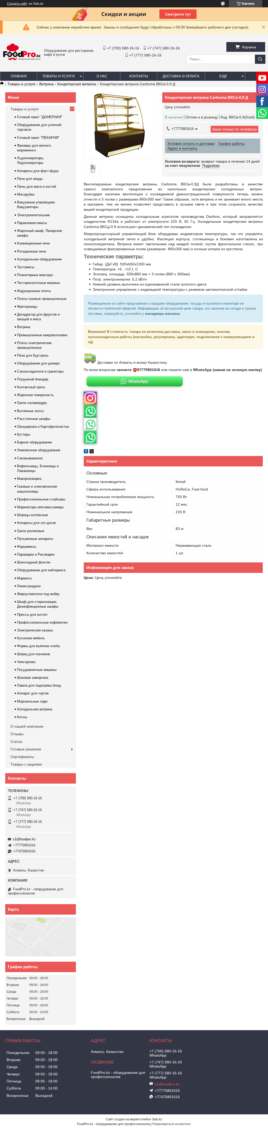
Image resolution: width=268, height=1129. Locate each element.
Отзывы (17, 734)
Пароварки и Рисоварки (35, 554)
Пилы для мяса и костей (36, 187)
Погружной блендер (32, 379)
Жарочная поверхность (35, 395)
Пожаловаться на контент (171, 1124)
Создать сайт (17, 3)
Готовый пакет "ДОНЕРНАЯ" (39, 117)
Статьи (16, 741)
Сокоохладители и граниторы (40, 371)
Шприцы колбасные (32, 515)
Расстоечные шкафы (33, 419)
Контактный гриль (31, 387)
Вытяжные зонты (30, 411)
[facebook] (86, 452)
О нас (102, 76)
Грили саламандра (32, 403)
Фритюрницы (27, 307)
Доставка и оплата (181, 76)
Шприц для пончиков (33, 654)
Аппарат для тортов (33, 693)
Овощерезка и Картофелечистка (43, 427)
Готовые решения (25, 749)
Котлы (22, 717)
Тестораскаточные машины (38, 283)
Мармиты (24, 578)
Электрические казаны (35, 630)
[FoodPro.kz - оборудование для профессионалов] (22, 60)
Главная (18, 76)
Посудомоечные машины (37, 670)
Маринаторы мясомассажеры (40, 507)
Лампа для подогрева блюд (39, 685)
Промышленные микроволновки (42, 335)
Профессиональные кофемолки (42, 622)
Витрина (46, 84)
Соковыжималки (30, 458)
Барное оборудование (34, 442)
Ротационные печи (31, 251)
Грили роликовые (30, 531)
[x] (92, 452)
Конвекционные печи (33, 243)
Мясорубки (25, 194)
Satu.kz (157, 1119)
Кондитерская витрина (76, 84)
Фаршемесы (26, 547)
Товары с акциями (26, 764)
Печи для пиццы (30, 179)
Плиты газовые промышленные (41, 299)
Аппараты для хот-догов (36, 523)
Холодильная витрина (34, 709)
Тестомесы (25, 267)
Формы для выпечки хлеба (38, 646)
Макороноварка (29, 479)
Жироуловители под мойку (38, 594)
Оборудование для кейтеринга (41, 570)
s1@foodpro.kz (24, 839)
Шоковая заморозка (32, 678)
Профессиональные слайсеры (41, 499)
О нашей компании (26, 726)
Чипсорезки (26, 662)
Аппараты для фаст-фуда (37, 171)
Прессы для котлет (32, 615)
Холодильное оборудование (39, 259)
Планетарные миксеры (35, 275)
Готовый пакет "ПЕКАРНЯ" (38, 138)
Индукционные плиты (34, 291)
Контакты (138, 76)
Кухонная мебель (31, 638)
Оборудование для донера (38, 363)
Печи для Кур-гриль (33, 355)
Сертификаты (22, 757)
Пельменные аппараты (35, 539)
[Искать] (260, 59)
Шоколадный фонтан (33, 562)
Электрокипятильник (33, 215)
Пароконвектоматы (32, 223)
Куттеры (23, 434)
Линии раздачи (29, 586)
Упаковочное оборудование (38, 450)
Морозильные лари (32, 701)
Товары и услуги (58, 76)
